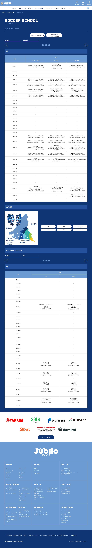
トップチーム (9, 470)
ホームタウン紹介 (65, 512)
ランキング (36, 470)
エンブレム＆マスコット (11, 490)
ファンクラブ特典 (65, 491)
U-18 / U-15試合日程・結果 (24, 511)
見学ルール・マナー (11, 493)
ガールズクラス (80, 229)
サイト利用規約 (8, 535)
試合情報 (8, 472)
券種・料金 (36, 493)
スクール (21, 475)
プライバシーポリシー (33, 535)
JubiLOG (63, 522)
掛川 (64, 229)
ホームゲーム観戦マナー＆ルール (69, 472)
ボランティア (22, 496)
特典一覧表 (64, 489)
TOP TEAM (36, 473)
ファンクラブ (22, 468)
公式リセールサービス (52, 491)
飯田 (64, 226)
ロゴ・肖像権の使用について (47, 535)
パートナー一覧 (37, 511)
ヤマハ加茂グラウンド (24, 488)
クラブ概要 (9, 488)
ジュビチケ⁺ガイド (38, 491)
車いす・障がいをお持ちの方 (52, 488)
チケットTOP (37, 488)
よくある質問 (58, 535)
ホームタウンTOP (65, 511)
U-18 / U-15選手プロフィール (11, 520)
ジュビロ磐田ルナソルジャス (24, 517)
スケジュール (22, 500)
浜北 (48, 229)
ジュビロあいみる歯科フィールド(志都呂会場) (80, 226)
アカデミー (22, 473)
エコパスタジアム (65, 470)
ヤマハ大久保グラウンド (24, 490)
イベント (8, 475)
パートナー (22, 470)
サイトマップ (74, 535)
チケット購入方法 (38, 489)
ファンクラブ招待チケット (39, 498)
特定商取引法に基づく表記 (19, 535)
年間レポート (64, 520)
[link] (20, 12)
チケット (8, 473)
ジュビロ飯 (64, 518)
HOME (3, 12)
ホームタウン (22, 472)
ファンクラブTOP (65, 488)
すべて (7, 468)
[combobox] (13, 40)
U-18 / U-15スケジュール (11, 517)
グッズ (7, 477)
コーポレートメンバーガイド (41, 514)
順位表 (35, 468)
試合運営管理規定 (65, 473)
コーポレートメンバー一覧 (40, 512)
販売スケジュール (38, 495)
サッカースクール (10, 12)
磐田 (48, 226)
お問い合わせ (66, 535)
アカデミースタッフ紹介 (11, 513)
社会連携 (63, 514)
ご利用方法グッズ (65, 493)
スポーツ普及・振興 (66, 516)
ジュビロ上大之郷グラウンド (24, 494)
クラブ (20, 477)
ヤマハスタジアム (65, 468)
